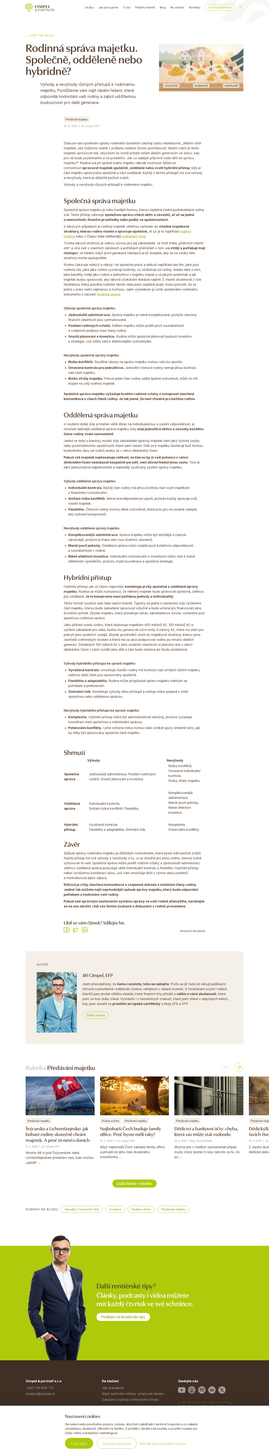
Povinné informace (40, 1435)
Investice (115, 1209)
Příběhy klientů (145, 7)
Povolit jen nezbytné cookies (163, 1443)
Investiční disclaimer (192, 931)
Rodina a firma (141, 1209)
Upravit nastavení (116, 1443)
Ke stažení (177, 7)
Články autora (95, 1015)
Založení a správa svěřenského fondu (130, 1399)
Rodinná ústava (108, 294)
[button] (226, 1067)
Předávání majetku (77, 119)
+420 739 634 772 (40, 1388)
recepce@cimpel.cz (40, 1394)
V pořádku (79, 1443)
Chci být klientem (219, 7)
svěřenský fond (133, 236)
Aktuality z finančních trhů (81, 1209)
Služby (89, 7)
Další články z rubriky (134, 1183)
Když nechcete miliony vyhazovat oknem (133, 1394)
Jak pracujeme (108, 7)
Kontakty (195, 7)
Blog (163, 7)
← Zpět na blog (39, 35)
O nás (127, 7)
